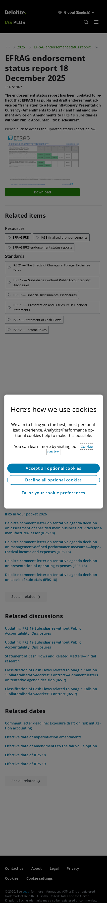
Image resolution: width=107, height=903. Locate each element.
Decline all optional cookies (53, 480)
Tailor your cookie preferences (53, 493)
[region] (53, 452)
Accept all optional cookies (53, 468)
